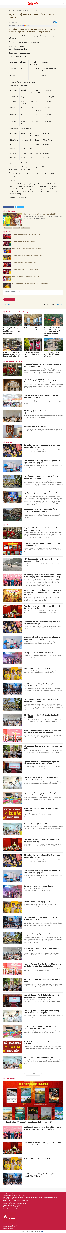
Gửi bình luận (9, 299)
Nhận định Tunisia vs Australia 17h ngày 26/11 (25, 276)
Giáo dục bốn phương (31, 10)
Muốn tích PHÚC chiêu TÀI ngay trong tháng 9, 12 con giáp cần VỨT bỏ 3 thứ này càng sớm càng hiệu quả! (42, 592)
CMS (30, 1231)
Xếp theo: (45, 304)
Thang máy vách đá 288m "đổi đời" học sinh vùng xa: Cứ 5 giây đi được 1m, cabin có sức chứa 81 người (53, 331)
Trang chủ (11, 10)
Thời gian (51, 304)
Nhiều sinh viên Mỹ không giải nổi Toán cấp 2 (32, 329)
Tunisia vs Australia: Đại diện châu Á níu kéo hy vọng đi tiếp (30, 283)
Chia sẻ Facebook (10, 207)
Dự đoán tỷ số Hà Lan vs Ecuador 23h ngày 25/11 (27, 255)
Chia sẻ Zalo (20, 207)
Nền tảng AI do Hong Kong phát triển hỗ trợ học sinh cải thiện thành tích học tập (11, 330)
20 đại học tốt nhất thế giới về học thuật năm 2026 (32, 354)
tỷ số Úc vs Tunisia (25, 228)
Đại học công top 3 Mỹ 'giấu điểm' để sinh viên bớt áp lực (52, 354)
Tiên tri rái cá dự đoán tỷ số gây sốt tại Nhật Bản (27, 248)
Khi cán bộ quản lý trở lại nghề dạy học (39, 824)
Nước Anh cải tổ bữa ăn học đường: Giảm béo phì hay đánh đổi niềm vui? (12, 354)
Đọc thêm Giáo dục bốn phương (17, 312)
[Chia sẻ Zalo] (56, 22)
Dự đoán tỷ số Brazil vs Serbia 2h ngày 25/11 (40, 214)
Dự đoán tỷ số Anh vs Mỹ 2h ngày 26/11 (24, 262)
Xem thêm (33, 1074)
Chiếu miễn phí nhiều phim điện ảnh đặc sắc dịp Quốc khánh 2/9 (27, 1122)
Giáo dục (19, 10)
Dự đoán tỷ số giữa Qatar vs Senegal (23, 241)
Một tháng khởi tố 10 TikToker (35, 426)
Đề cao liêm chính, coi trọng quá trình (38, 668)
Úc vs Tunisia (9, 228)
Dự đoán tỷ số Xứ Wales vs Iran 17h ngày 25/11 (26, 234)
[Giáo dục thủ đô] (33, 3)
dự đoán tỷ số (16, 228)
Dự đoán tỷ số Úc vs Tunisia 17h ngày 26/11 (25, 269)
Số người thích (59, 304)
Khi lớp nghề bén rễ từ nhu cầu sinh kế (38, 653)
